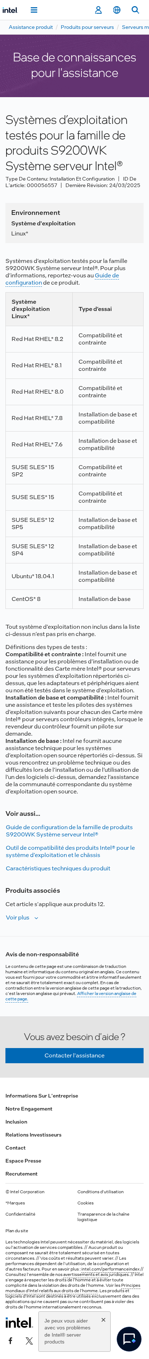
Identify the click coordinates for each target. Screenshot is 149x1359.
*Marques (15, 1203)
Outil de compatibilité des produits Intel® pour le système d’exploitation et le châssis (70, 851)
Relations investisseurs (33, 1134)
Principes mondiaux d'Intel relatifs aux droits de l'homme (72, 1288)
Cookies (85, 1203)
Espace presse (23, 1160)
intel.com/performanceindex (110, 1269)
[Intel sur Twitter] (29, 1340)
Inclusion (16, 1121)
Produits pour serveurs (87, 27)
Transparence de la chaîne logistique (103, 1216)
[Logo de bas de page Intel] (19, 1322)
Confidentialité (20, 1214)
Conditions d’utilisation (100, 1192)
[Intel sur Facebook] (10, 1340)
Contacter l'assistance (74, 1055)
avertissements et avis (85, 1274)
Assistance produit (31, 27)
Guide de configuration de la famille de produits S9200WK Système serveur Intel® (69, 830)
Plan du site (16, 1231)
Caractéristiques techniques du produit (58, 868)
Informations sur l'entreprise (41, 1095)
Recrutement (21, 1173)
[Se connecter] (98, 10)
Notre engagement (28, 1108)
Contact (15, 1147)
